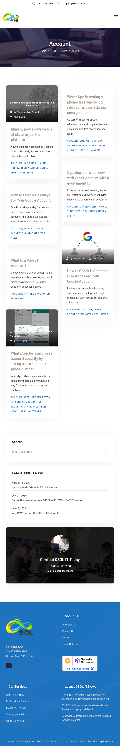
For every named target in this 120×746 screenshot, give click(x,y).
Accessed (73, 309)
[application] (119, 745)
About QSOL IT (70, 624)
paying (102, 206)
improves (43, 397)
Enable (28, 228)
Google (39, 228)
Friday (33, 163)
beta (26, 397)
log (100, 141)
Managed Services (16, 707)
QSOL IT (90, 741)
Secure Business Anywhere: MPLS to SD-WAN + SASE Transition (47, 500)
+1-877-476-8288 (60, 566)
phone (37, 402)
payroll (28, 294)
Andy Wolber (79, 258)
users (22, 172)
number (27, 402)
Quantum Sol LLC (35, 741)
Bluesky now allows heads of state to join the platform (31, 134)
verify (71, 216)
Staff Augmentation (16, 714)
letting (16, 402)
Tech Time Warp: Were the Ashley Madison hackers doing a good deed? (85, 707)
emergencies (88, 141)
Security (16, 406)
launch (43, 163)
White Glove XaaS (15, 720)
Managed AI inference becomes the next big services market (86, 717)
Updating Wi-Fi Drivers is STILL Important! (35, 487)
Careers (66, 637)
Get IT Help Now (15, 695)
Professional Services (18, 701)
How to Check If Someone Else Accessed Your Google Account (88, 275)
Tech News (90, 211)
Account (73, 141)
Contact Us (68, 631)
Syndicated (39, 168)
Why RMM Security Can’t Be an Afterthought (35, 513)
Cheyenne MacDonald (28, 112)
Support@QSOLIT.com (73, 3)
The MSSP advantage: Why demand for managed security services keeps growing (85, 697)
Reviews (25, 168)
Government (88, 206)
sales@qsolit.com (63, 570)
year (30, 172)
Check (97, 309)
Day (25, 163)
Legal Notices (70, 644)
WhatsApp (34, 411)
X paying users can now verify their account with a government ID (88, 177)
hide (33, 397)
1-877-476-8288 (45, 3)
